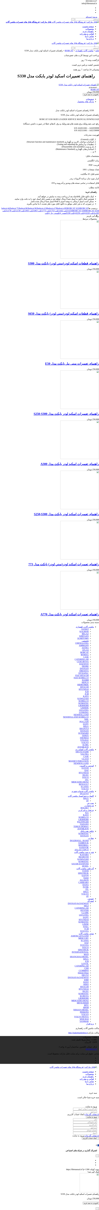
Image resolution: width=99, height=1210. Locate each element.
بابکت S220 (90, 213)
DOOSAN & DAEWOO (78, 903)
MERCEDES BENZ (80, 782)
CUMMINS (84, 970)
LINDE (85, 924)
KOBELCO (84, 701)
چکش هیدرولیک (87, 831)
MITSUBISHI (83, 1003)
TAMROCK (83, 843)
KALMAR (84, 631)
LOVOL (85, 964)
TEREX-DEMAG (81, 826)
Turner (86, 878)
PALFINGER (83, 822)
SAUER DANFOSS (80, 864)
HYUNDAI (84, 689)
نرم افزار (90, 1024)
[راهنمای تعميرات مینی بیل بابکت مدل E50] (79, 358)
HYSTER (84, 910)
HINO (86, 984)
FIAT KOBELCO (81, 678)
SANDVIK (84, 847)
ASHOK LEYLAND (80, 936)
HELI (86, 906)
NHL (86, 719)
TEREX (85, 735)
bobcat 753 (14, 208)
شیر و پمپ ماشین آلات (84, 852)
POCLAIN (84, 722)
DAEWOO (84, 664)
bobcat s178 (52, 208)
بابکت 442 (64, 211)
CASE (86, 657)
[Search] (73, 19)
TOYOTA (84, 931)
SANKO (85, 629)
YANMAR (84, 1021)
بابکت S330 (71, 213)
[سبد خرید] (98, 1145)
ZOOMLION (83, 747)
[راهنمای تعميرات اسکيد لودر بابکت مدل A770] (79, 609)
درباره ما (90, 39)
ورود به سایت (92, 1117)
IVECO (85, 777)
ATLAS (85, 650)
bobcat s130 (42, 208)
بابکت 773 (47, 211)
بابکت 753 (55, 211)
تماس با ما (89, 36)
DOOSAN (84, 668)
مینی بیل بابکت (51, 213)
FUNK (86, 887)
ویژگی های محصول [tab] (85, 101)
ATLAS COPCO (82, 850)
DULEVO (84, 794)
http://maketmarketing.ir (78, 1033)
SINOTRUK (83, 873)
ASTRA (85, 648)
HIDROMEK (83, 685)
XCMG (85, 745)
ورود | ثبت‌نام (91, 17)
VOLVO (85, 742)
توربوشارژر (89, 805)
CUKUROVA (83, 661)
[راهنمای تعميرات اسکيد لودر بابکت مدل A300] (79, 458)
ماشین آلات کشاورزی (84, 749)
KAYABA (84, 854)
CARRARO (83, 882)
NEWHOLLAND (81, 715)
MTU (86, 1005)
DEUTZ (85, 975)
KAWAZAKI (83, 698)
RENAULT (84, 784)
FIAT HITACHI (82, 675)
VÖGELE (84, 740)
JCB (87, 692)
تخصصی (85, 641)
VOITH (85, 871)
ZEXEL (85, 866)
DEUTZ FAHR (82, 752)
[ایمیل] (93, 1165)
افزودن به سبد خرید (91, 94)
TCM (86, 929)
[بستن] (98, 1090)
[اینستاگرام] (93, 12)
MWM (86, 1007)
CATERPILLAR (82, 659)
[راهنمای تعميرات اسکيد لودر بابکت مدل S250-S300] (79, 408)
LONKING (84, 712)
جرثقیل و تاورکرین (86, 810)
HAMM (85, 680)
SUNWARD (83, 733)
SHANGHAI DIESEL (79, 957)
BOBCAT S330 (92, 211)
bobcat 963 (33, 208)
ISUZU (85, 775)
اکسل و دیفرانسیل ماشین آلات (81, 796)
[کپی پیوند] (65, 1169)
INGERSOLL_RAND (79, 840)
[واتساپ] (93, 8)
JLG (87, 812)
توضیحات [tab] (90, 99)
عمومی (91, 899)
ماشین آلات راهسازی (84, 51)
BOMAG (85, 655)
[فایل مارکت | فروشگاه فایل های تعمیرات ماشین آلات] (75, 43)
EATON (85, 875)
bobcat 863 (23, 208)
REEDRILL (84, 845)
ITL (87, 889)
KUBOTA (84, 996)
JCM (87, 694)
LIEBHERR (83, 705)
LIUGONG (84, 710)
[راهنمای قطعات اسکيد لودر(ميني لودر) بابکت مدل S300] (79, 258)
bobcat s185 (62, 208)
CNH (86, 968)
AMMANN (84, 645)
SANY (86, 724)
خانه (97, 51)
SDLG (86, 726)
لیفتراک (90, 901)
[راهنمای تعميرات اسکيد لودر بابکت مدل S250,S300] (79, 508)
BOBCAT (69, 51)
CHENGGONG (82, 643)
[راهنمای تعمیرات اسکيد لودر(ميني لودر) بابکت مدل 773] (79, 559)
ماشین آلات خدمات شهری (83, 791)
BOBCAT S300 (79, 211)
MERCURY (83, 938)
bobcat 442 (5, 208)
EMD (86, 980)
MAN (86, 954)
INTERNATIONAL (80, 952)
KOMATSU (84, 703)
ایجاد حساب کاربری (90, 1138)
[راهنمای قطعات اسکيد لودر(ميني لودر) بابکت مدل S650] (79, 308)
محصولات (89, 29)
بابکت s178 (12, 211)
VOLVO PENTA (81, 1017)
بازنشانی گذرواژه (91, 1114)
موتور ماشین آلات (86, 933)
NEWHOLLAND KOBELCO (76, 717)
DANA (85, 885)
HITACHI (84, 687)
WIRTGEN (84, 636)
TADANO (84, 824)
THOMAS (84, 738)
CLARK (85, 913)
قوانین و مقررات (87, 34)
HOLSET (85, 808)
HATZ (86, 982)
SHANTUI (84, 728)
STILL (86, 926)
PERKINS (84, 1012)
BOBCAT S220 (73, 208)
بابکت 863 (38, 211)
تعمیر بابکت (62, 213)
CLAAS (85, 759)
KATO (86, 696)
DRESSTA (84, 671)
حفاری (91, 838)
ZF (87, 801)
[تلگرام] (93, 10)
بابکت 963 (30, 211)
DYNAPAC (84, 673)
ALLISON (84, 880)
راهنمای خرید (88, 31)
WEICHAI (84, 1019)
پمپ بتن (90, 803)
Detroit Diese (83, 973)
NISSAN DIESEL (81, 1010)
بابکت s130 (21, 211)
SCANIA (85, 786)
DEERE (85, 666)
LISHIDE (85, 708)
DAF (86, 770)
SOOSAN (84, 731)
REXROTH (84, 857)
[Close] (97, 1208)
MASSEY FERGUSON (79, 761)
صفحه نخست (88, 26)
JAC (87, 780)
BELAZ (85, 634)
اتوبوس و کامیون (87, 766)
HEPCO (85, 682)
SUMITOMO (83, 638)
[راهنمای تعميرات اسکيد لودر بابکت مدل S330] (79, 85)
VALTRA (84, 754)
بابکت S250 (80, 213)
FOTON (85, 768)
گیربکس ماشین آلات (85, 868)
